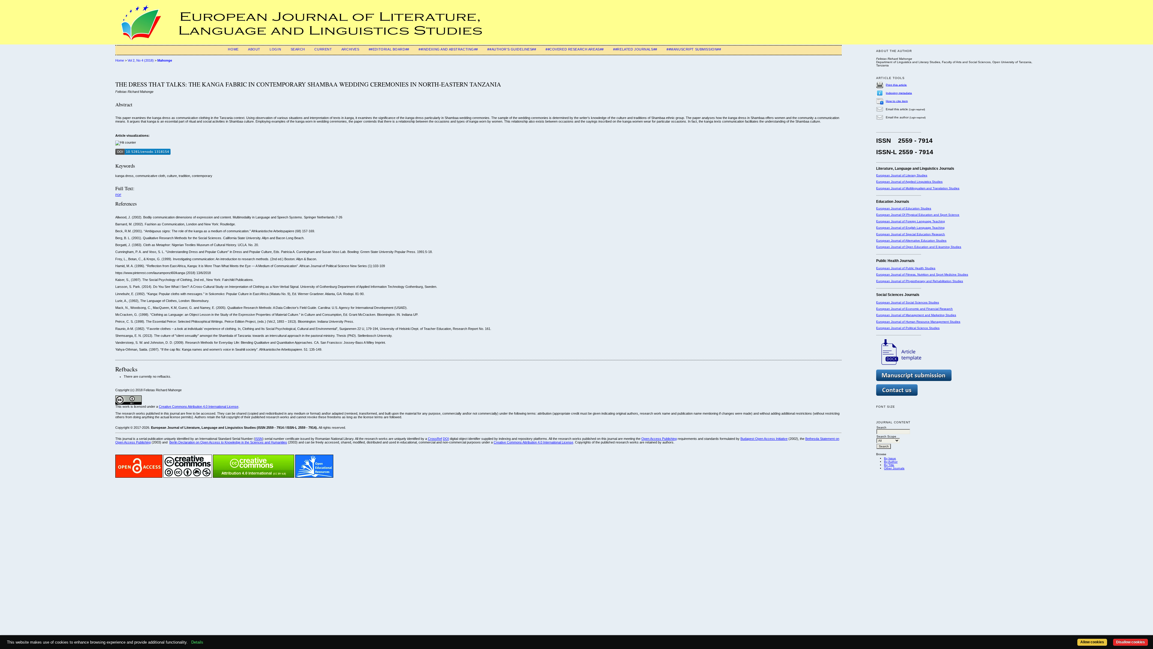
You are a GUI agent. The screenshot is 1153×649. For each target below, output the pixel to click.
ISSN (258, 438)
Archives (350, 49)
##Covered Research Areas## (575, 49)
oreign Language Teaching (926, 221)
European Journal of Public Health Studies (905, 268)
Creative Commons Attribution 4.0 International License (198, 406)
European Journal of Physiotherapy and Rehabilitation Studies (919, 281)
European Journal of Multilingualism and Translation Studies (917, 188)
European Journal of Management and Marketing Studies (916, 315)
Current (323, 49)
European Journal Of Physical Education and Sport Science (917, 214)
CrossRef (435, 438)
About (254, 49)
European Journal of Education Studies (903, 208)
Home (233, 49)
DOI (446, 438)
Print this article (896, 84)
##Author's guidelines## (511, 49)
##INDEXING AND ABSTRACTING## (448, 49)
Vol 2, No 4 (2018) (141, 60)
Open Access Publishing (659, 438)
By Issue (890, 458)
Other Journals (894, 468)
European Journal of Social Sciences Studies (907, 302)
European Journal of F (891, 221)
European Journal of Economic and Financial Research (914, 308)
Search (298, 49)
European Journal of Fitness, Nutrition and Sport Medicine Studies (922, 274)
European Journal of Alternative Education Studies (911, 240)
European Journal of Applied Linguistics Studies (909, 181)
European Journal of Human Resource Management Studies (918, 321)
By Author (890, 461)
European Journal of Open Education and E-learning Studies (918, 246)
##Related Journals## (635, 49)
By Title (889, 465)
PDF (118, 195)
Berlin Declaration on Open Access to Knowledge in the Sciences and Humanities (228, 442)
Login (275, 49)
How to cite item (897, 100)
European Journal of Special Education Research (910, 234)
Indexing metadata (899, 92)
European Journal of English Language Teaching (910, 227)
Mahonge (164, 60)
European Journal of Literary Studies (901, 175)
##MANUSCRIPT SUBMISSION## (694, 49)
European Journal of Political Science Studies (908, 328)
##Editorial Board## (389, 49)
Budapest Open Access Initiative (764, 438)
